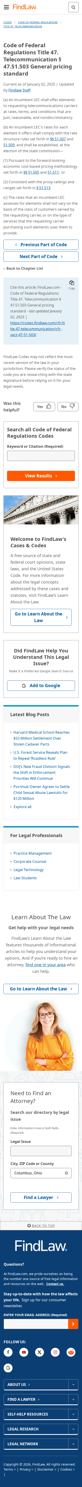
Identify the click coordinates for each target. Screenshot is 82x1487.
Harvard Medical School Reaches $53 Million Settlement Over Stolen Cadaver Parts (41, 738)
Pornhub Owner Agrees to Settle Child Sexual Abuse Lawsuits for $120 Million (41, 792)
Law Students (25, 877)
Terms (8, 1469)
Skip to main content (41, 5)
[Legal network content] (73, 1444)
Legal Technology (29, 869)
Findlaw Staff (19, 90)
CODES (7, 22)
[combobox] (41, 1151)
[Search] (73, 7)
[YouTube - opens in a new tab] (23, 1352)
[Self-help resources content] (73, 1414)
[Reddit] (71, 1352)
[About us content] (73, 1385)
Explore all (22, 806)
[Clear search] (66, 1173)
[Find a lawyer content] (73, 1399)
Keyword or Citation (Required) (35, 446)
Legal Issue (20, 1141)
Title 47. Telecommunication (22, 26)
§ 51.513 (43, 187)
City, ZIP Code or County (32, 1163)
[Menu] (6, 7)
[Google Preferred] (8, 1368)
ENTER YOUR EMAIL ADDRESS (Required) (35, 1315)
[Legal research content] (73, 1429)
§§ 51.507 (58, 138)
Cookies (66, 1469)
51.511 (53, 172)
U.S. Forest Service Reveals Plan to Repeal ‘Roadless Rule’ (40, 755)
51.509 (9, 144)
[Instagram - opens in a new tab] (55, 1352)
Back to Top (43, 1225)
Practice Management (33, 853)
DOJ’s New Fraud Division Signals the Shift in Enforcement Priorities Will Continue (41, 772)
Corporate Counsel (30, 861)
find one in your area (46, 964)
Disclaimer (45, 1469)
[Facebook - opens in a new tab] (8, 1352)
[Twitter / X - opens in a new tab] (39, 1352)
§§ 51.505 (31, 172)
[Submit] (73, 1324)
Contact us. (55, 1284)
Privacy (25, 1469)
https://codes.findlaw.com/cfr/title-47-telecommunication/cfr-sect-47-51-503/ (37, 328)
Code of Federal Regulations (38, 22)
